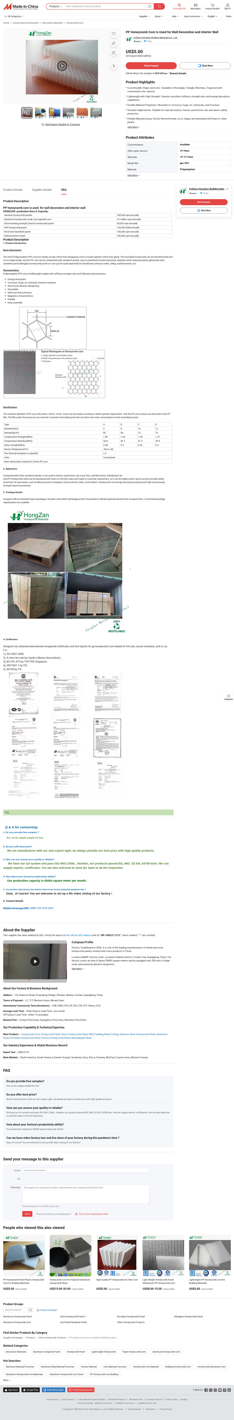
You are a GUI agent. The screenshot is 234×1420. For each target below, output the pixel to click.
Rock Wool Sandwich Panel (73, 1322)
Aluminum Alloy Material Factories (57, 1366)
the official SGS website (78, 935)
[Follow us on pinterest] (224, 1389)
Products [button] (54, 6)
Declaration (150, 1409)
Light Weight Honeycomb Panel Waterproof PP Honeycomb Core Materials (159, 1283)
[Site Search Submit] (159, 6)
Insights (184, 1399)
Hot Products (52, 1399)
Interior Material (89, 1366)
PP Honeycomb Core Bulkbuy (104, 1374)
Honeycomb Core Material (146, 1366)
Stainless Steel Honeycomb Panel (138, 1034)
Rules (228, 16)
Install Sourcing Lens (82, 1389)
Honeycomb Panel (50, 1034)
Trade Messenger (53, 1389)
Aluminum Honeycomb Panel (17, 1316)
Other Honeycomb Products (131, 1322)
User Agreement (134, 1409)
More (6, 1380)
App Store (11, 1389)
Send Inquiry (151, 65)
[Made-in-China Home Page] (20, 6)
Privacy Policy (166, 1409)
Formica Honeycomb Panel (55, 1037)
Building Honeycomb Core (178, 1366)
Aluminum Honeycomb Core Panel (66, 1374)
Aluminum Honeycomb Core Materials (24, 1374)
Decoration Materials (52, 22)
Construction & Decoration (26, 22)
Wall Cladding (96, 1034)
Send (27, 1213)
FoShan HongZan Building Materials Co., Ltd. (155, 37)
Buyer (158, 16)
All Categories (14, 16)
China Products (68, 1399)
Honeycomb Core (74, 22)
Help (174, 16)
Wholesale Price (136, 1399)
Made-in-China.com (103, 1403)
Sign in (227, 8)
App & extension (192, 16)
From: (18, 1170)
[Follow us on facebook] (206, 1389)
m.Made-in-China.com (124, 1403)
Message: (16, 1187)
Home (6, 22)
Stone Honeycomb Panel (74, 1034)
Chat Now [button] (207, 65)
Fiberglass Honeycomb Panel (188, 1316)
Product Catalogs (48, 1309)
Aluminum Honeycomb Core (17, 1322)
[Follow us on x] (210, 1389)
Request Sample (178, 73)
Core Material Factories (114, 1366)
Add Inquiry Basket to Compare (62, 124)
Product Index (171, 1399)
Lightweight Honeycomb (104, 1351)
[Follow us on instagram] (215, 1389)
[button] (149, 6)
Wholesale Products (117, 1399)
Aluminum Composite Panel (46, 1351)
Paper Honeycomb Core (134, 1351)
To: (19, 1178)
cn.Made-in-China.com (147, 1403)
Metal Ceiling (111, 1034)
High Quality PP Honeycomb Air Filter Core (117, 1279)
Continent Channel (154, 1399)
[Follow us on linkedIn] (229, 1389)
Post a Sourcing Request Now (91, 1213)
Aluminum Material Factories (20, 1366)
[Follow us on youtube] (220, 1389)
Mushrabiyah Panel (81, 1037)
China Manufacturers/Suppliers (91, 1399)
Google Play (30, 1389)
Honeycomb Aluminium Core (212, 1366)
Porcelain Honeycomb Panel (25, 1037)
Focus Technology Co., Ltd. (94, 1409)
